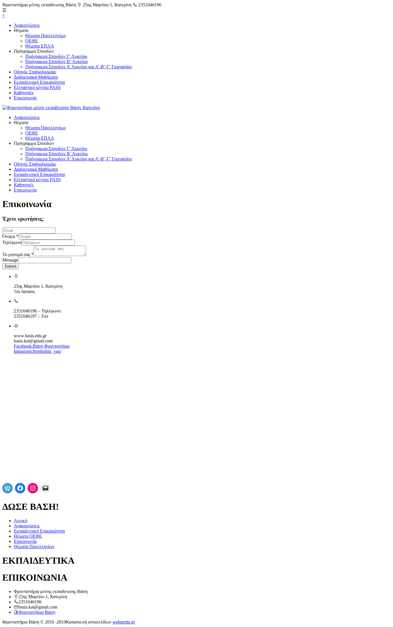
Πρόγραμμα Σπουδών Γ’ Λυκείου (56, 56)
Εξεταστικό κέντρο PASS (37, 87)
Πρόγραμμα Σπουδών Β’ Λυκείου (56, 61)
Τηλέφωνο (12, 242)
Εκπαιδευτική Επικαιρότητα (39, 82)
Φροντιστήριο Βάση (36, 612)
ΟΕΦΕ (31, 40)
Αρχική (20, 520)
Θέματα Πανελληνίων (45, 35)
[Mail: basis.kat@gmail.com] (45, 488)
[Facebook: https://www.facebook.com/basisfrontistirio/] (20, 488)
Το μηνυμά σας (18, 254)
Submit (10, 266)
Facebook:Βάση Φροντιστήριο (42, 346)
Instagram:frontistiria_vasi (37, 351)
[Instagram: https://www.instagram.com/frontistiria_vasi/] (33, 488)
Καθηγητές (24, 92)
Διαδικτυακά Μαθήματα (36, 77)
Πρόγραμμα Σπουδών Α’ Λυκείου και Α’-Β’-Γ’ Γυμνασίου (78, 66)
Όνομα (10, 236)
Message (10, 259)
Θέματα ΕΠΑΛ (39, 45)
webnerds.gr (123, 622)
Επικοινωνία (25, 97)
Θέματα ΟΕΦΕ (28, 536)
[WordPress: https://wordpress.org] (7, 488)
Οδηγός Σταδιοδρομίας (35, 71)
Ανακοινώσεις (27, 25)
